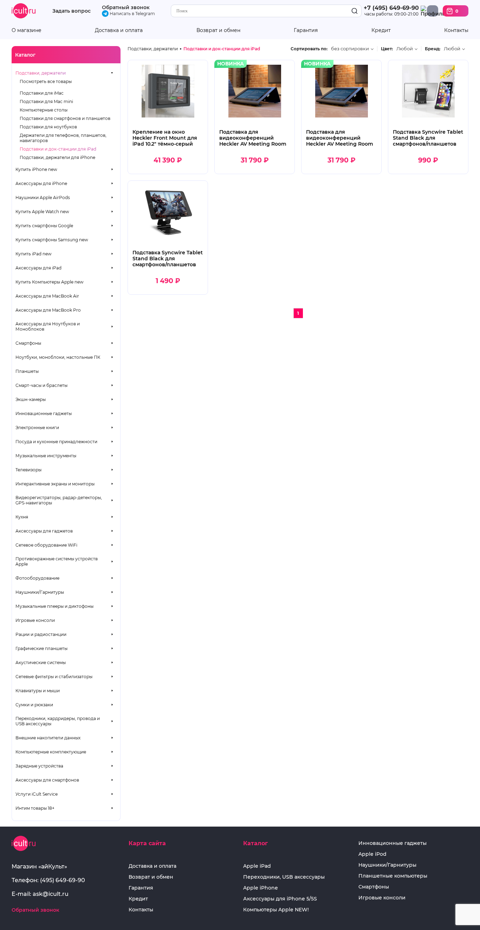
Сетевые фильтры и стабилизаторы (53, 676)
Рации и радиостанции (40, 634)
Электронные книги (37, 427)
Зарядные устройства (39, 766)
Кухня (21, 517)
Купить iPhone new (36, 169)
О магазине (26, 30)
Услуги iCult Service (36, 794)
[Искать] (354, 11)
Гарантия (306, 30)
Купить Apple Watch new (42, 211)
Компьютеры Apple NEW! (276, 909)
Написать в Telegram (132, 13)
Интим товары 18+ (34, 808)
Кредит (381, 30)
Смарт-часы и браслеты (41, 385)
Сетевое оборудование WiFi (46, 545)
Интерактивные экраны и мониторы (55, 483)
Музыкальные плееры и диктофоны (54, 606)
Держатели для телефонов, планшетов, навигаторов (63, 138)
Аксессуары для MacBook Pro (48, 310)
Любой (404, 48)
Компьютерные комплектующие (50, 751)
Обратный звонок (126, 7)
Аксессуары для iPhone (41, 183)
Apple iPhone (260, 888)
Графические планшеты (41, 648)
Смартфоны (28, 343)
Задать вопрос (71, 11)
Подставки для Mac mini (46, 101)
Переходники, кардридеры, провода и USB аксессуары (57, 721)
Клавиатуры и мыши (37, 690)
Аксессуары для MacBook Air (47, 296)
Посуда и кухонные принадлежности (56, 441)
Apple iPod (372, 854)
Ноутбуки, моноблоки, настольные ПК (57, 357)
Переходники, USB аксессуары (284, 877)
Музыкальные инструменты (45, 455)
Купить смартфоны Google (44, 225)
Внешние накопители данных (47, 737)
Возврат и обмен (218, 30)
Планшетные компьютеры (392, 876)
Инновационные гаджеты (43, 413)
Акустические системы (40, 662)
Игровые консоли (35, 620)
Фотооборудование (37, 578)
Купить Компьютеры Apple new (49, 282)
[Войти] (432, 11)
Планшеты (27, 371)
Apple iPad (257, 866)
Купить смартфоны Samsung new (51, 239)
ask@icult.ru (51, 894)
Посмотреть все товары (46, 81)
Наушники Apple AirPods (42, 197)
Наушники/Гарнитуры (39, 592)
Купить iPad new (33, 253)
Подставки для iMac (42, 93)
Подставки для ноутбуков (48, 126)
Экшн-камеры (30, 399)
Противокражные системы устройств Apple (56, 561)
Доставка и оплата (119, 30)
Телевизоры (28, 469)
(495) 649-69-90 (62, 880)
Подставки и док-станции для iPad (58, 149)
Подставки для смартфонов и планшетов (65, 118)
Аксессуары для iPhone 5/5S (280, 899)
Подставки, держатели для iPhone (57, 157)
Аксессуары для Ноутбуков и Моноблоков (47, 326)
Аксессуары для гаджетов (44, 531)
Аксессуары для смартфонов (47, 780)
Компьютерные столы (43, 110)
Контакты (456, 30)
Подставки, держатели (40, 73)
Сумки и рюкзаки (34, 704)
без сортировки (350, 48)
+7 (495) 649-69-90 (391, 8)
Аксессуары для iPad (38, 267)
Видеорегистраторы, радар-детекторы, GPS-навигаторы (58, 500)
